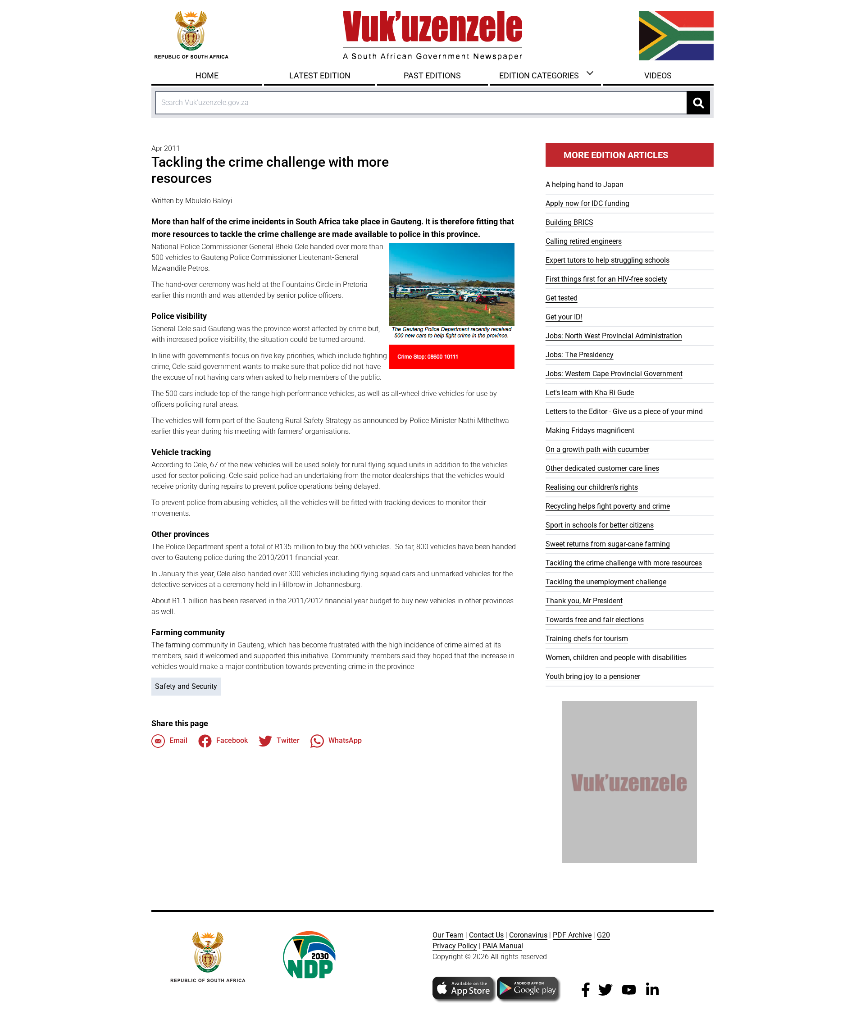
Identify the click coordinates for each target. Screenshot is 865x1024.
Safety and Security (186, 686)
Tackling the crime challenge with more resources (624, 563)
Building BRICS (569, 222)
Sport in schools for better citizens (600, 525)
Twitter (288, 740)
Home (207, 75)
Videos (658, 75)
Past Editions (432, 75)
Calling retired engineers (584, 241)
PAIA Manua (502, 946)
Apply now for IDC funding (587, 203)
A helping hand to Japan (585, 184)
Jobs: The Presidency (580, 354)
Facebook (232, 740)
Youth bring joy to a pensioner (593, 676)
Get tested (562, 298)
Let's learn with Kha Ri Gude (590, 392)
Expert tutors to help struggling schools (607, 260)
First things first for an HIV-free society (606, 279)
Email (178, 740)
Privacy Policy (454, 946)
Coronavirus (528, 935)
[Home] (432, 35)
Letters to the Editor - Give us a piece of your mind (624, 411)
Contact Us (486, 935)
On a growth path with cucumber (597, 449)
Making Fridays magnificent (590, 430)
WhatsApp (345, 740)
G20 (603, 935)
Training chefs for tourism (587, 638)
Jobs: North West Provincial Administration (614, 336)
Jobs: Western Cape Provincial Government (614, 373)
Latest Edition (320, 75)
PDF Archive (572, 935)
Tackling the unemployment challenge (606, 582)
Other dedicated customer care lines (602, 468)
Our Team (448, 935)
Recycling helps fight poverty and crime (608, 506)
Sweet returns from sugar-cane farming (608, 544)
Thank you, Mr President (584, 600)
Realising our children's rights (592, 487)
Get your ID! (564, 317)
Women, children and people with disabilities (616, 657)
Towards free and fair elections (595, 619)
